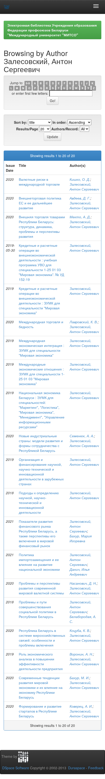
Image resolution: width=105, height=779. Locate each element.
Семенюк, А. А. (82, 435)
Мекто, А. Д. (80, 216)
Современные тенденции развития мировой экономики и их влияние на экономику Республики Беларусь (41, 687)
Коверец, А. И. (81, 706)
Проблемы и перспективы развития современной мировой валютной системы (41, 588)
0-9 (28, 83)
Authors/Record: (65, 128)
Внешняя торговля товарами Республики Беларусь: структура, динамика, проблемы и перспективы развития (42, 226)
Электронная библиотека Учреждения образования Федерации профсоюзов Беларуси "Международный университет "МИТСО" (52, 30)
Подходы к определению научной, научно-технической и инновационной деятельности (39, 502)
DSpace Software (15, 767)
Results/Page (27, 128)
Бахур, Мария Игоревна (81, 538)
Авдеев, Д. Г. (80, 198)
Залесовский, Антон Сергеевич (84, 186)
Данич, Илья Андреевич (79, 572)
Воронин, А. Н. (81, 654)
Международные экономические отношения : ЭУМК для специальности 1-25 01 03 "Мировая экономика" (41, 374)
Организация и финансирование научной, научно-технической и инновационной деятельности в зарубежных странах (41, 471)
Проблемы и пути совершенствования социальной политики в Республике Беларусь (37, 609)
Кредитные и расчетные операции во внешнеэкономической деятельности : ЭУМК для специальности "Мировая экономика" (39, 300)
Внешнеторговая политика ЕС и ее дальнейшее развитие (40, 203)
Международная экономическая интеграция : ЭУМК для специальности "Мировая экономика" (41, 348)
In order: (59, 122)
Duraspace (76, 767)
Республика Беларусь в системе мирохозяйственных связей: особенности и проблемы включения (42, 637)
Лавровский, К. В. (84, 321)
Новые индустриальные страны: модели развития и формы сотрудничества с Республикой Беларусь (41, 443)
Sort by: (20, 122)
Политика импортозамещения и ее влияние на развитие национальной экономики (39, 562)
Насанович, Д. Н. (83, 583)
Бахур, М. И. (79, 677)
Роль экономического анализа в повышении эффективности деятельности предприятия (41, 661)
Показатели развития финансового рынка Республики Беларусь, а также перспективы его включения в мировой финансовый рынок (38, 533)
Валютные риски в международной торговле (39, 182)
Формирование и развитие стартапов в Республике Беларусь (40, 711)
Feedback (96, 767)
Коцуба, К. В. (80, 630)
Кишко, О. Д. (80, 179)
